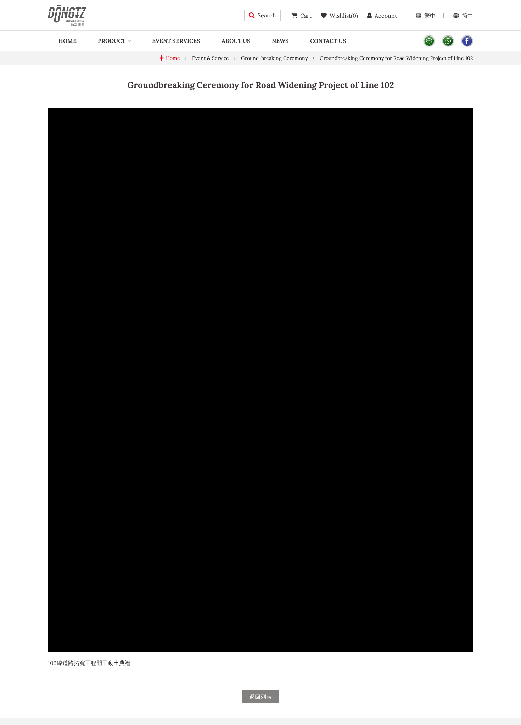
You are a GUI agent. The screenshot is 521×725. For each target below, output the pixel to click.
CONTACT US (328, 40)
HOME (67, 40)
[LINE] (429, 41)
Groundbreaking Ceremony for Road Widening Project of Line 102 (396, 58)
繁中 (430, 15)
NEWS (280, 40)
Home (173, 58)
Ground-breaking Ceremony (274, 58)
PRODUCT (111, 40)
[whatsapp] (448, 41)
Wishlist (344, 15)
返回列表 (260, 696)
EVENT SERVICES (176, 40)
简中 (467, 15)
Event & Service (210, 58)
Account (386, 15)
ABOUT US (236, 40)
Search (267, 15)
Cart (306, 15)
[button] (466, 114)
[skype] (467, 41)
